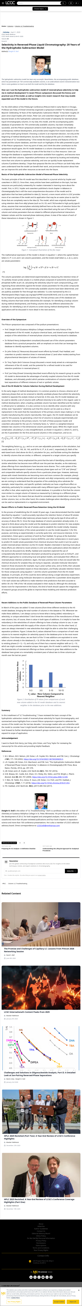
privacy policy (42, 875)
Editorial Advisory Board (41, 1233)
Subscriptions (41, 1245)
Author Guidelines (41, 1229)
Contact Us (41, 1231)
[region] (41, 1296)
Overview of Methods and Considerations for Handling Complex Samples (58, 850)
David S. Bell (10, 955)
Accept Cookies (59, 1302)
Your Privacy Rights (41, 1250)
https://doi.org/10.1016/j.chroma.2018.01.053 (50, 783)
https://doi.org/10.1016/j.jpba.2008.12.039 (50, 777)
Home (4, 26)
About (41, 1224)
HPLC (4, 883)
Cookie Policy (15, 1298)
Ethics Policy (41, 1236)
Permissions (41, 1243)
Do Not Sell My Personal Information (41, 1238)
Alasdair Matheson (12, 1016)
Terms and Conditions (41, 1248)
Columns (10, 26)
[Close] (79, 1290)
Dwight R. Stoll (20, 1079)
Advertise (41, 1226)
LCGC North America (8, 34)
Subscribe (70, 871)
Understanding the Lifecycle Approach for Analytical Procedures (20, 850)
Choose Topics (39, 9)
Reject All (73, 1302)
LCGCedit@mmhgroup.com (48, 825)
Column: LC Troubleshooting (17, 883)
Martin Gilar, (10, 1079)
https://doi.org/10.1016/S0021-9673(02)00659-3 (43, 759)
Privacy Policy (41, 1241)
